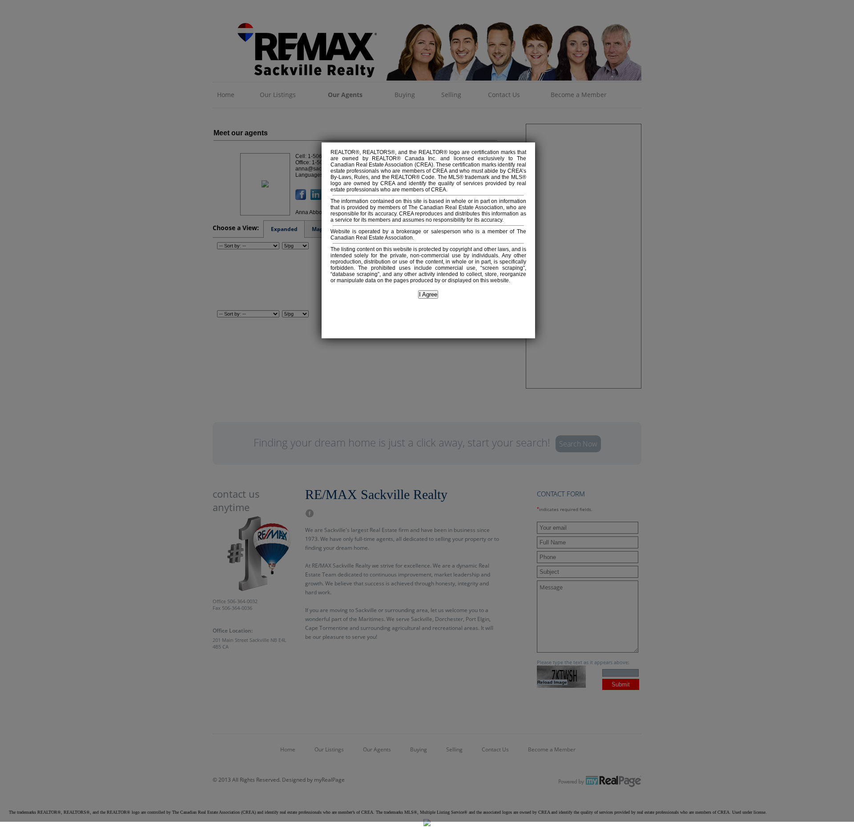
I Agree (428, 294)
